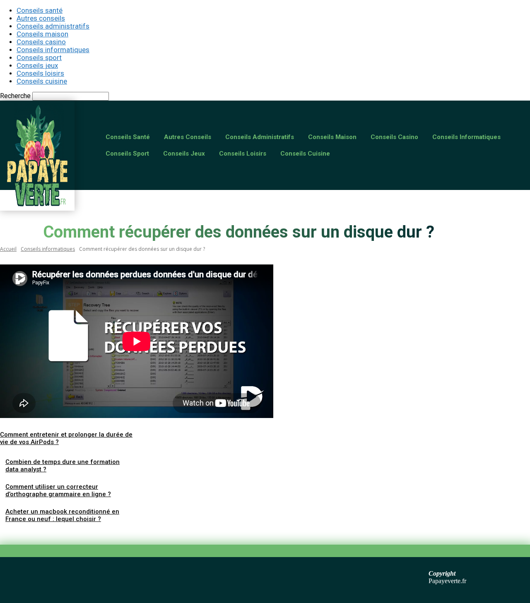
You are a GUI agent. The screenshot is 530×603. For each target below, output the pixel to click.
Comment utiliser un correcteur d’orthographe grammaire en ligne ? (58, 490)
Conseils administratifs (53, 26)
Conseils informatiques (53, 50)
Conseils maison (42, 34)
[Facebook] (13, 533)
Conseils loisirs (40, 73)
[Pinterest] (73, 533)
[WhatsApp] (103, 533)
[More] (133, 533)
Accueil (8, 248)
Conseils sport (39, 57)
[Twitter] (43, 533)
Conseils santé (40, 10)
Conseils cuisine (42, 81)
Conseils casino (41, 42)
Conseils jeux (37, 65)
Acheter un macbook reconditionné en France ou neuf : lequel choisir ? (62, 515)
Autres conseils (41, 18)
